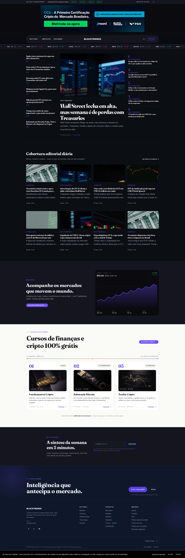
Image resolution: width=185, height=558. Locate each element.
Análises (108, 513)
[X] (29, 529)
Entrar (151, 39)
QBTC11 (74, 2)
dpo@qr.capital (31, 523)
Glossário (108, 520)
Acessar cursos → (149, 342)
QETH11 (82, 2)
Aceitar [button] (170, 554)
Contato (134, 513)
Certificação (109, 526)
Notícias (33, 39)
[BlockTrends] (92, 39)
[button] (153, 2)
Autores (82, 523)
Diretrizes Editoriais (138, 529)
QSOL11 (91, 2)
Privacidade (147, 547)
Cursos (110, 523)
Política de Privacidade (158, 554)
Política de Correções (139, 526)
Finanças (83, 513)
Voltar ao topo (149, 541)
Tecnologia (84, 520)
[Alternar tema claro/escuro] (144, 39)
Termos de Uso (122, 449)
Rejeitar (178, 554)
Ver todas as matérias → (150, 159)
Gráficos (108, 517)
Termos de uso (136, 523)
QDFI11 (99, 2)
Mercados (46, 39)
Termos (156, 547)
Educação (58, 39)
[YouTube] (39, 529)
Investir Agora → (143, 2)
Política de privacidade (139, 520)
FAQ (132, 517)
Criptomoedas (66, 100)
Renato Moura (66, 135)
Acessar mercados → (37, 305)
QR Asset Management (35, 2)
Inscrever (132, 444)
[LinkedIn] (34, 529)
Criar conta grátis (138, 489)
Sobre (133, 510)
